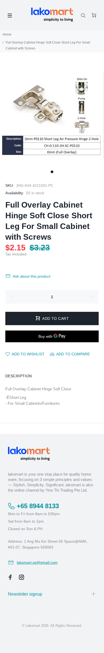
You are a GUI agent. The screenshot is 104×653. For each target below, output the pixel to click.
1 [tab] (52, 171)
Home (7, 34)
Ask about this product (31, 276)
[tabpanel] (52, 115)
